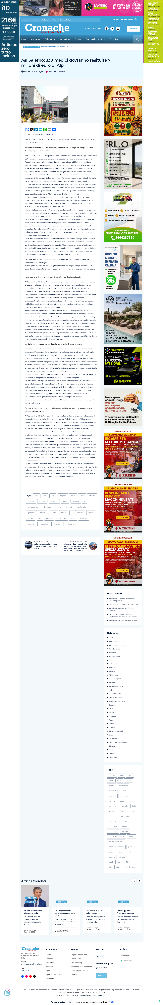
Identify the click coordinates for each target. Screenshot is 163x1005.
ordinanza (113, 821)
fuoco (122, 801)
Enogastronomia (115, 694)
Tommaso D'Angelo (30, 930)
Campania (112, 750)
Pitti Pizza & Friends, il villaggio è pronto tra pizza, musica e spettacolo (123, 615)
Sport (77, 39)
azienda (76, 501)
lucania (42, 513)
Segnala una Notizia (79, 955)
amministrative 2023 (117, 656)
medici (58, 507)
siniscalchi (123, 857)
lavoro (63, 513)
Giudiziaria (112, 705)
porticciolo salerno (116, 847)
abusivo (112, 775)
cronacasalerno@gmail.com (31, 964)
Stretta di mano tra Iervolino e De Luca (123, 604)
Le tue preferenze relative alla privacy (91, 1002)
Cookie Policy (127, 961)
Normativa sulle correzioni (81, 966)
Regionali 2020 (114, 641)
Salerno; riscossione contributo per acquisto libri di (65, 913)
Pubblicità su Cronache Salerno (80, 972)
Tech (110, 664)
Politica (111, 712)
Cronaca (35, 39)
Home (23, 39)
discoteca (124, 796)
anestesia (31, 524)
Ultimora (112, 746)
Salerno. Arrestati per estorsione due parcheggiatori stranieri (45, 546)
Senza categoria (115, 679)
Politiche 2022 (114, 649)
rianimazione (70, 524)
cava (119, 780)
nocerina (112, 816)
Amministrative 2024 (117, 701)
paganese (113, 826)
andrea (49, 518)
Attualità (64, 39)
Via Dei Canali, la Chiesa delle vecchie (95, 912)
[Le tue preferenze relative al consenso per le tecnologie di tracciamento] (159, 1001)
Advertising (26, 20)
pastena (125, 831)
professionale (33, 507)
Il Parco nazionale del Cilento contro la (33, 912)
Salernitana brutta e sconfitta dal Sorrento (58, 47)
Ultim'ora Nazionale (116, 731)
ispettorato (81, 507)
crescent (112, 791)
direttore (54, 501)
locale (90, 513)
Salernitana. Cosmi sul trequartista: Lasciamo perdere (122, 599)
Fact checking (76, 963)
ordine (124, 821)
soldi (111, 862)
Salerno (111, 720)
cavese (128, 780)
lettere (111, 811)
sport (119, 862)
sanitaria (57, 524)
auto (121, 775)
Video (111, 660)
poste (111, 852)
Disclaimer (36, 20)
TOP (82, 496)
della (73, 496)
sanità (111, 690)
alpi (53, 496)
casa (111, 780)
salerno (80, 513)
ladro (134, 806)
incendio (124, 806)
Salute (111, 709)
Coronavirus (113, 757)
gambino (112, 806)
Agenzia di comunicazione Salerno (95, 995)
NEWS (121, 811)
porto (130, 847)
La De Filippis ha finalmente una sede (125, 912)
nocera (53, 513)
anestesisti (61, 518)
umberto (83, 518)
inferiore (31, 501)
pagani (69, 507)
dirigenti (63, 496)
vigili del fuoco (130, 867)
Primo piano (113, 675)
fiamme (112, 801)
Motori (111, 724)
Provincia (112, 668)
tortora (30, 518)
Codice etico (46, 20)
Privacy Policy (125, 955)
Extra (111, 735)
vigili (118, 867)
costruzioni (123, 786)
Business (112, 671)
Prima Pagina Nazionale (118, 742)
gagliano (132, 801)
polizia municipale (116, 842)
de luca (123, 791)
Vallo (73, 518)
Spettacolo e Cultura (95, 39)
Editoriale (114, 39)
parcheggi (113, 831)
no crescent (125, 816)
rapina (120, 852)
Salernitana (50, 39)
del (45, 496)
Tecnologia (113, 716)
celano (111, 786)
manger (42, 501)
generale (31, 513)
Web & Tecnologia (116, 697)
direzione (47, 507)
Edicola (101, 975)
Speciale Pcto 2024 (116, 686)
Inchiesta (112, 727)
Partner (55, 20)
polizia (131, 836)
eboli (36, 496)
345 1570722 (26, 971)
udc (110, 867)
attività (92, 496)
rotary (130, 852)
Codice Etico (76, 959)
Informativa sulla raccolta (60, 1002)
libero (65, 501)
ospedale (44, 524)
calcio (130, 775)
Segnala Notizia (65, 20)
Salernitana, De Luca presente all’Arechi (123, 620)
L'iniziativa (113, 738)
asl (40, 518)
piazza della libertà (116, 836)
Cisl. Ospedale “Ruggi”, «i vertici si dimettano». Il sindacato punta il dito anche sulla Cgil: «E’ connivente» (75, 547)
